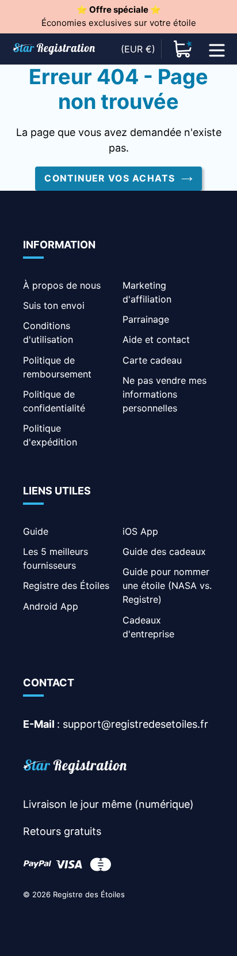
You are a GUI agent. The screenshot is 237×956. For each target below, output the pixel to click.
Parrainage (146, 319)
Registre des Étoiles (66, 585)
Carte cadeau (152, 360)
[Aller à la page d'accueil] (75, 768)
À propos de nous (62, 285)
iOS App (140, 531)
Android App (50, 606)
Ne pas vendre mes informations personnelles (165, 394)
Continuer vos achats (109, 178)
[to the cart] (182, 49)
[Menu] (217, 49)
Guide (35, 531)
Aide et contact (156, 339)
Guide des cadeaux (164, 551)
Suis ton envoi (54, 305)
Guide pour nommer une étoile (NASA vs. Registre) (167, 585)
